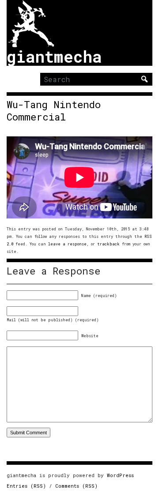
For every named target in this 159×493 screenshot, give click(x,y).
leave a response (67, 243)
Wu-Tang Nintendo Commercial (54, 110)
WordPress (120, 475)
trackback (108, 243)
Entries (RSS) (26, 485)
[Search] (144, 79)
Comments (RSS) (76, 485)
